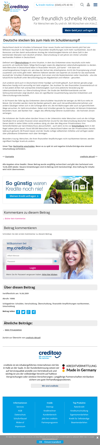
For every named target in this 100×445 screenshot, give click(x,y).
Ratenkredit (79, 406)
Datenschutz (20, 414)
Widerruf (20, 422)
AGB (20, 410)
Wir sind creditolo (50, 385)
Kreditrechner (50, 410)
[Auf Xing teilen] (34, 312)
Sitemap (49, 406)
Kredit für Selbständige (79, 418)
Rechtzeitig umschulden (24, 146)
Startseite (9, 156)
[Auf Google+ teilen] (28, 312)
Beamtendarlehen (79, 422)
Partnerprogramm (50, 422)
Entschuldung (78, 126)
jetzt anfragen (79, 30)
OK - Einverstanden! (50, 441)
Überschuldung (22, 62)
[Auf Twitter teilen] (23, 312)
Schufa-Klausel (20, 418)
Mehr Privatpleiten (13, 330)
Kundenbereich (50, 414)
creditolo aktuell (87, 156)
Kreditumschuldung (79, 410)
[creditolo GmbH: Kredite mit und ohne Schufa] (16, 11)
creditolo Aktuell (33, 337)
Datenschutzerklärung (49, 439)
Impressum (20, 426)
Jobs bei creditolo (49, 418)
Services (20, 406)
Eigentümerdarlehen (79, 414)
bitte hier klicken (49, 274)
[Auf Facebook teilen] (18, 312)
